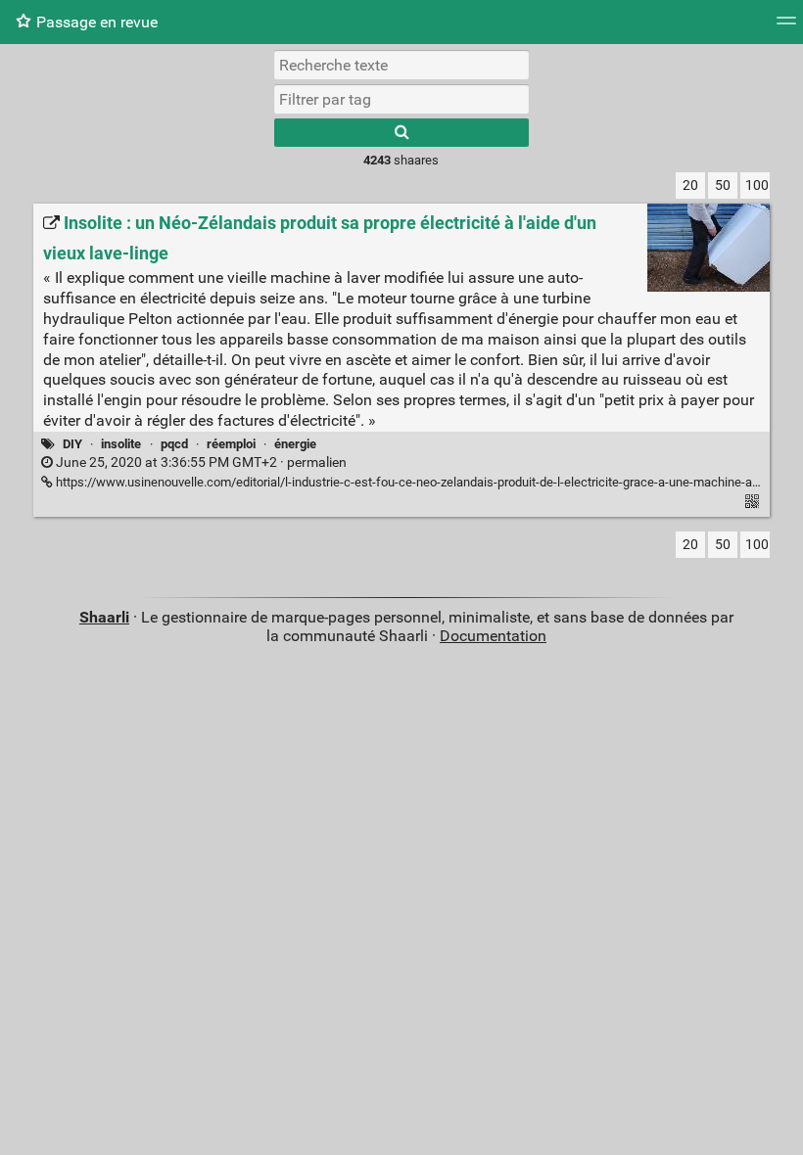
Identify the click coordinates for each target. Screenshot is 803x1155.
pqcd (174, 444)
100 (757, 185)
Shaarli (104, 617)
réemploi (231, 444)
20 (690, 185)
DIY (72, 444)
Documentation (493, 635)
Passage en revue (97, 22)
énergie (295, 444)
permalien (200, 462)
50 (723, 185)
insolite (121, 444)
